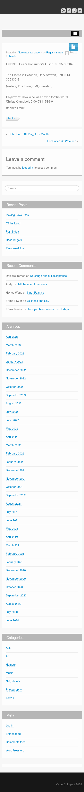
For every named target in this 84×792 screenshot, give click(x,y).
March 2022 (13, 445)
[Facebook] (69, 10)
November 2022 (16, 378)
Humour (11, 664)
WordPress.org (15, 750)
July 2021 (12, 512)
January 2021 (14, 562)
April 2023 (12, 336)
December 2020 (16, 570)
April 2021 (12, 537)
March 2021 (13, 545)
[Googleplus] (63, 10)
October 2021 (14, 487)
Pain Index (12, 231)
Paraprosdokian (16, 248)
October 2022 (14, 387)
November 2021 (16, 478)
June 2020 (12, 620)
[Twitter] (80, 10)
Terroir (12, 56)
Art (7, 656)
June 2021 (12, 520)
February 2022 (15, 453)
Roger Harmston (55, 52)
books (11, 118)
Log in (9, 725)
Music (9, 673)
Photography (14, 689)
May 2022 (12, 428)
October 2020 (14, 587)
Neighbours (13, 681)
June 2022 (12, 420)
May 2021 (12, 528)
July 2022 (12, 412)
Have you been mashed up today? (48, 309)
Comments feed (16, 742)
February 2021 (15, 553)
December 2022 (16, 370)
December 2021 (16, 470)
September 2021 (16, 495)
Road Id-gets (14, 240)
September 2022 (16, 395)
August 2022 (13, 403)
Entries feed (13, 734)
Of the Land (13, 223)
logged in (28, 167)
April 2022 (12, 437)
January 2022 (14, 462)
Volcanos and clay (38, 301)
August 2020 (13, 604)
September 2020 (16, 595)
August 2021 (13, 503)
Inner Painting (35, 292)
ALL (8, 648)
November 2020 (16, 578)
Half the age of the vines (32, 284)
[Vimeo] (74, 10)
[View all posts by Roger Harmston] (67, 52)
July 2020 (12, 612)
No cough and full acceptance (48, 276)
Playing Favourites (17, 215)
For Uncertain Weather (61, 141)
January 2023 (14, 361)
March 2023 (13, 345)
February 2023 (15, 353)
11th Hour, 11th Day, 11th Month (28, 134)
